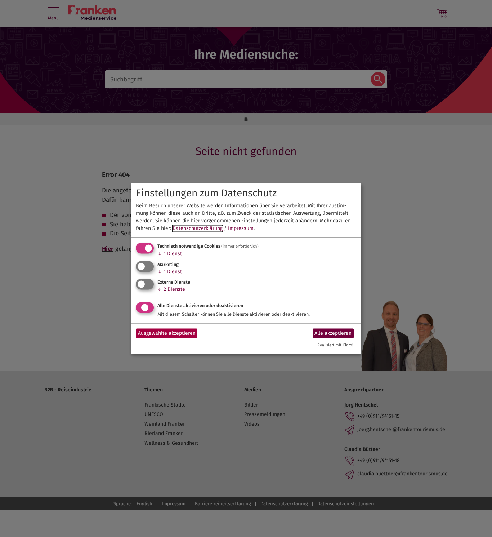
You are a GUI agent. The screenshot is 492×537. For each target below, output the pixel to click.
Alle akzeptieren (333, 333)
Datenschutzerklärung (198, 228)
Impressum (241, 228)
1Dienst (169, 253)
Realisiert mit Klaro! (335, 345)
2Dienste (171, 290)
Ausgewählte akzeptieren (167, 333)
